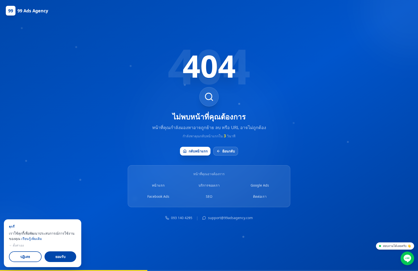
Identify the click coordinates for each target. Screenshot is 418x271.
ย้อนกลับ (228, 151)
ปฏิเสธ (25, 256)
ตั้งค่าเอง (18, 245)
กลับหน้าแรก (198, 151)
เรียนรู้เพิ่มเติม (31, 238)
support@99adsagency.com (230, 217)
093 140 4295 (181, 217)
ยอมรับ (60, 256)
